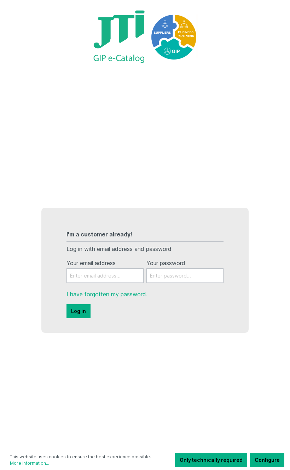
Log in (78, 311)
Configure (267, 460)
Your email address (91, 263)
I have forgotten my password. (106, 294)
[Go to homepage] (145, 36)
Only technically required (211, 460)
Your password (165, 263)
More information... (29, 463)
